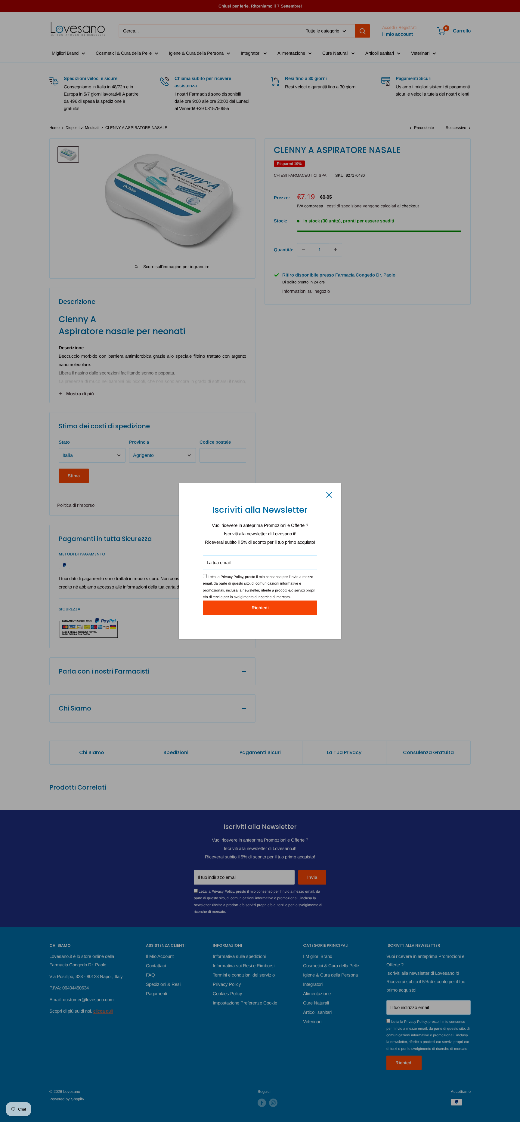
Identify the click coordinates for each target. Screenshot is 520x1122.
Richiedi (260, 607)
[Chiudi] (329, 494)
